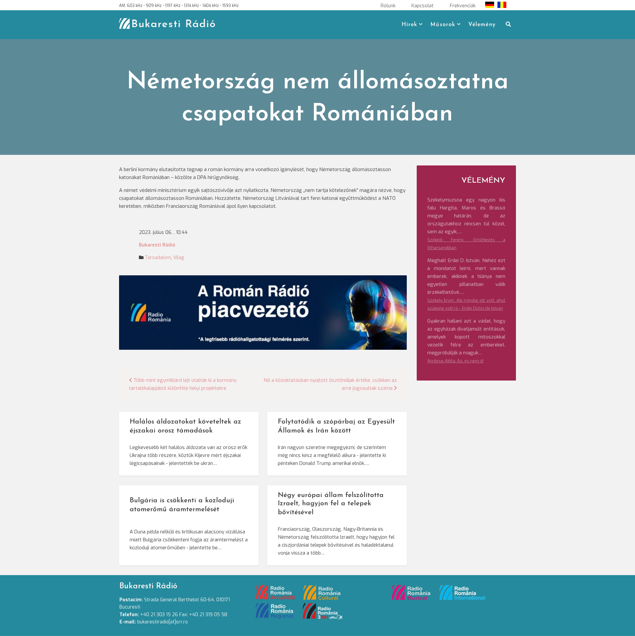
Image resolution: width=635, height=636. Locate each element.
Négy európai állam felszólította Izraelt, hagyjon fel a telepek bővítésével (331, 504)
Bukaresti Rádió (173, 24)
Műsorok (442, 24)
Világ (178, 257)
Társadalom (158, 257)
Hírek (409, 24)
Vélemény (482, 24)
